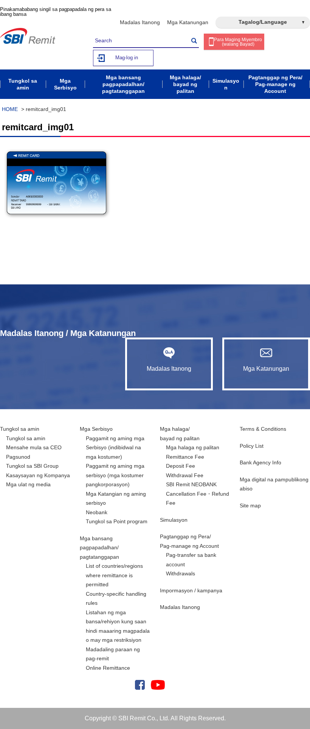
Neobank (96, 512)
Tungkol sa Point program (116, 521)
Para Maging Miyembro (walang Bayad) (238, 42)
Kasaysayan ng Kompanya (38, 475)
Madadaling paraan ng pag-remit (113, 654)
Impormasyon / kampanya (191, 590)
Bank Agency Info (260, 462)
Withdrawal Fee (184, 475)
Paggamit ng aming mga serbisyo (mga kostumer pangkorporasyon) (115, 475)
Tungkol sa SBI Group (32, 466)
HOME (10, 109)
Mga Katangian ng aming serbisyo (116, 498)
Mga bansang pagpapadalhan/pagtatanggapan (99, 547)
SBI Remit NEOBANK (191, 484)
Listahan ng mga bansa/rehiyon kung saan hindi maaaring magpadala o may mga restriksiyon (118, 626)
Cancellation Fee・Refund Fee (197, 498)
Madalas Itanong (140, 22)
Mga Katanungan (187, 22)
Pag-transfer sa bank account (191, 559)
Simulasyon (174, 520)
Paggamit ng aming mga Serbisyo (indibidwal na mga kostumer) (115, 447)
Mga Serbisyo (96, 429)
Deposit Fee (180, 466)
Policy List (252, 446)
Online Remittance (108, 668)
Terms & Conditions (263, 429)
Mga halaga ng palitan (192, 447)
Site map (250, 505)
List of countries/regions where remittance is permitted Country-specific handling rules (116, 584)
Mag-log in (126, 57)
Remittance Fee (185, 457)
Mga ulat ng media (28, 484)
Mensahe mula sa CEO (34, 447)
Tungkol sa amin (19, 429)
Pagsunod (18, 457)
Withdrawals (180, 573)
